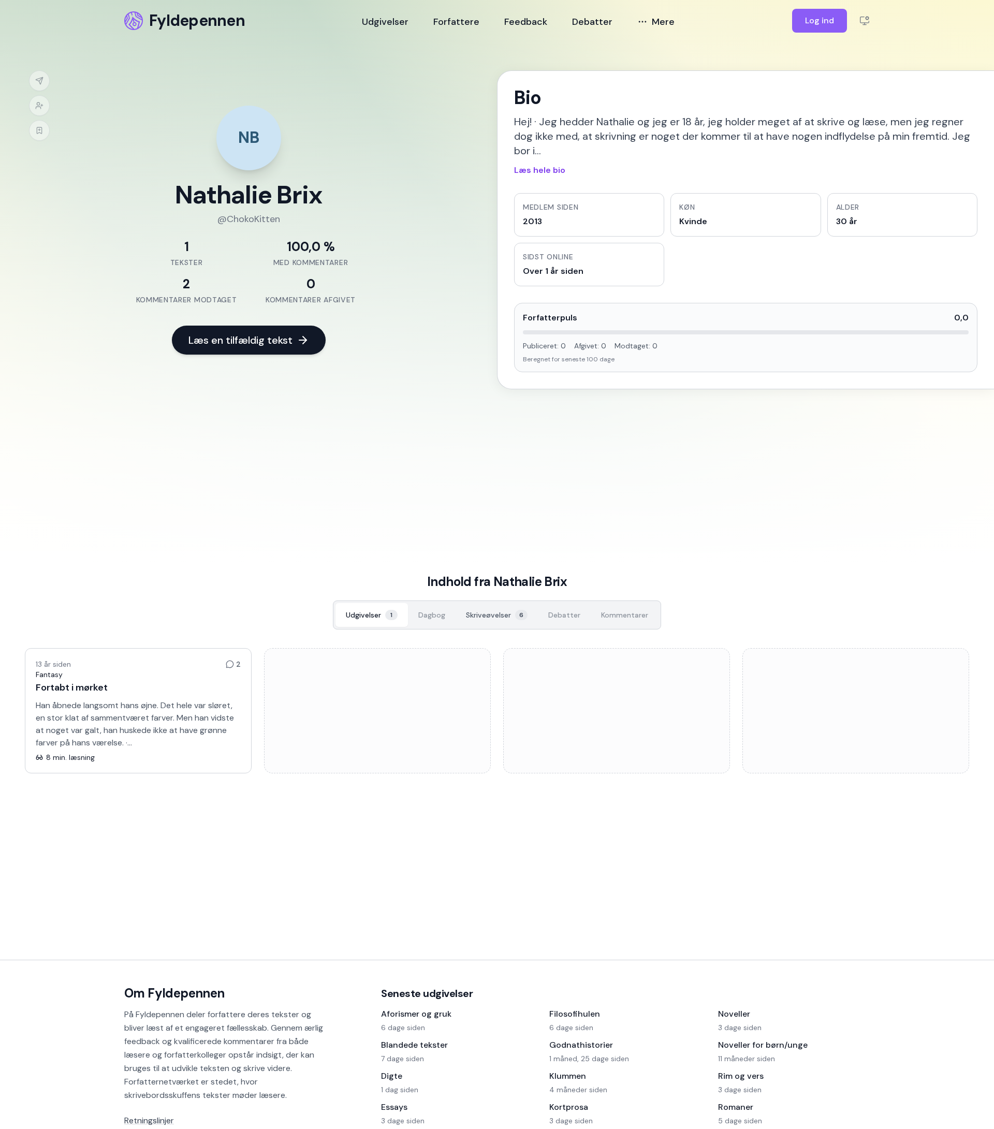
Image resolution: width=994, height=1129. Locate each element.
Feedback (525, 22)
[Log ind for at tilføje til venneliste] (39, 105)
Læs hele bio (539, 170)
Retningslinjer (149, 1120)
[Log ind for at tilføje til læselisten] (39, 130)
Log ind (819, 20)
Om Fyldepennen (174, 993)
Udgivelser (385, 22)
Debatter (592, 22)
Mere (663, 22)
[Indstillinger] (864, 21)
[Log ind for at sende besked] (39, 80)
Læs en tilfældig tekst (240, 340)
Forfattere (456, 22)
